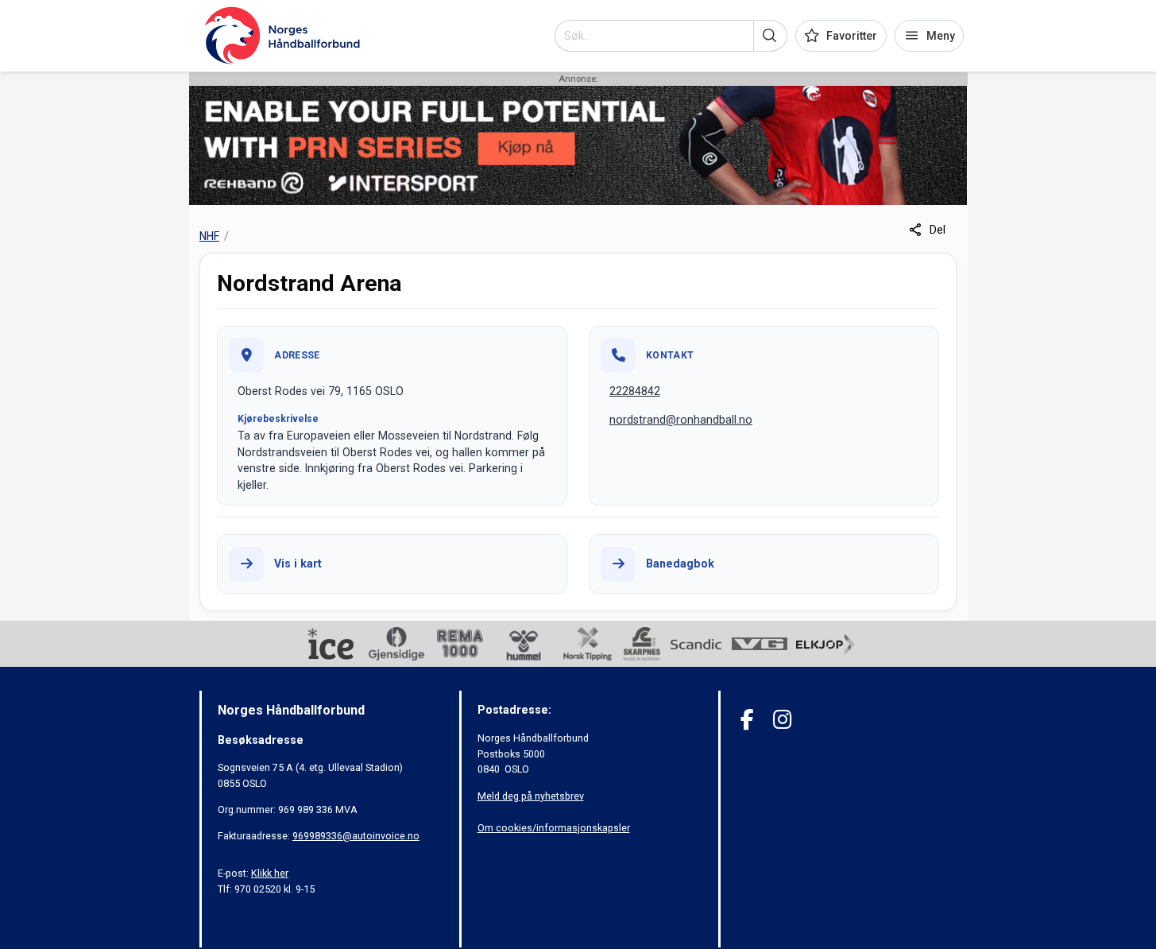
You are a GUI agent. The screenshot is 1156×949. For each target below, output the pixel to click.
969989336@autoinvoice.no (355, 836)
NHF (209, 236)
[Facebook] (747, 719)
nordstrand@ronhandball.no (680, 419)
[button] (770, 36)
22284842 (634, 391)
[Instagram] (782, 719)
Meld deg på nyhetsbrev (530, 796)
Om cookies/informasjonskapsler (553, 828)
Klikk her (269, 873)
